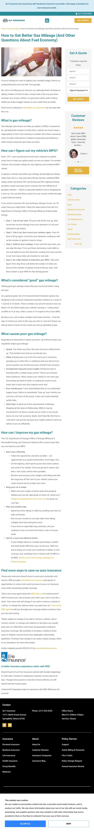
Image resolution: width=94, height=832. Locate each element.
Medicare (6, 772)
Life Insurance (8, 755)
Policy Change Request (72, 761)
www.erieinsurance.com (46, 648)
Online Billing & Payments (73, 750)
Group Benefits (9, 766)
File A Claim (67, 755)
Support (65, 744)
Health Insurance (10, 761)
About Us (36, 744)
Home (3, 29)
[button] (47, 20)
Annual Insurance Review (73, 766)
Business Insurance (11, 750)
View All (78, 244)
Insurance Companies (41, 755)
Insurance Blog (13, 29)
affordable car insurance (34, 108)
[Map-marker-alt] (4, 725)
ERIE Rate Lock (37, 594)
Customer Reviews (40, 750)
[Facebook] (10, 725)
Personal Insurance (11, 744)
